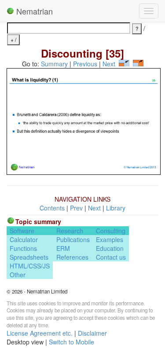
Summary (54, 63)
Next (109, 63)
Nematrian (33, 11)
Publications (73, 239)
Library (115, 207)
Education (110, 248)
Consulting (110, 230)
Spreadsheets (29, 257)
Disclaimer (92, 333)
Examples (109, 239)
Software (22, 230)
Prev (76, 207)
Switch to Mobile (71, 341)
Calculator (24, 239)
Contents (52, 207)
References (72, 257)
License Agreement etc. (40, 333)
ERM (63, 248)
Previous (85, 63)
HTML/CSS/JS (30, 265)
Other (18, 274)
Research (69, 230)
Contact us (111, 257)
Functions (23, 248)
